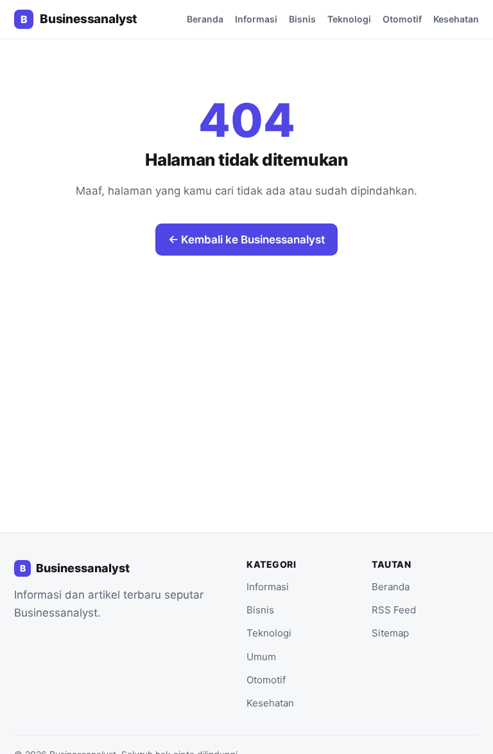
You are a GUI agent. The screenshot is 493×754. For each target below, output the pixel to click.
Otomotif (402, 18)
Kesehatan (456, 18)
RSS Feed (394, 610)
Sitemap (390, 633)
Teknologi (349, 18)
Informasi (256, 18)
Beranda (205, 18)
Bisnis (302, 18)
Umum (261, 657)
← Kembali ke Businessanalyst (246, 239)
